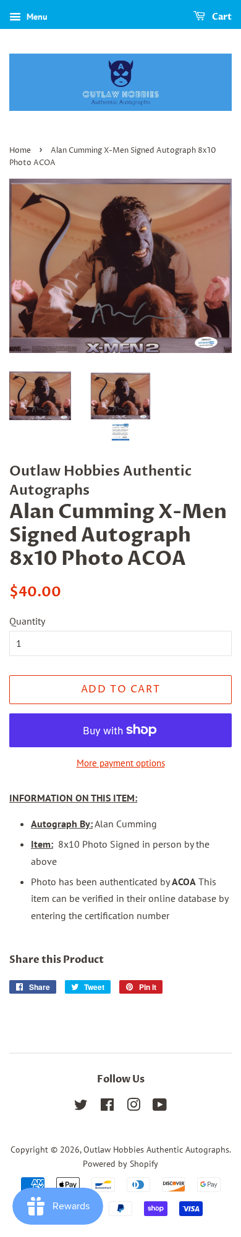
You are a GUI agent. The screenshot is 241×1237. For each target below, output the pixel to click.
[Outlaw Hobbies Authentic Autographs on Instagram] (133, 1107)
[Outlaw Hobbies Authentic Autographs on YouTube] (160, 1107)
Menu (36, 16)
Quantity (27, 621)
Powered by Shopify (120, 1163)
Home (20, 150)
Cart (221, 17)
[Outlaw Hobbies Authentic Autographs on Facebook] (107, 1107)
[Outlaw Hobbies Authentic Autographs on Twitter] (81, 1107)
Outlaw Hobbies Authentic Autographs (156, 1149)
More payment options (121, 763)
